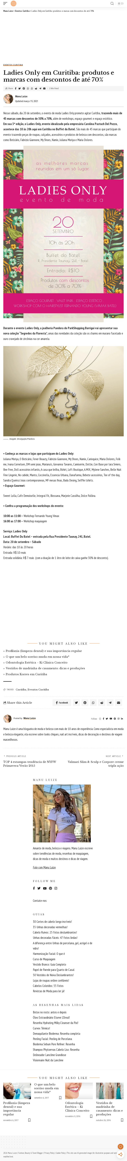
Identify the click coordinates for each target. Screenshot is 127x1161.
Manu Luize (21, 96)
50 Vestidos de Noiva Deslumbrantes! (53, 975)
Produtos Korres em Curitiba (26, 674)
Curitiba (21, 689)
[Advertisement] (63, 37)
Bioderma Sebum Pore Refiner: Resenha (54, 1044)
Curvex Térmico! (41, 1028)
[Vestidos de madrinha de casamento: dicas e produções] (110, 1091)
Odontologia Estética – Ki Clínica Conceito (36, 662)
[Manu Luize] (13, 3)
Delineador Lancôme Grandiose (49, 1055)
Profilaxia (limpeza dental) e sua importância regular (44, 651)
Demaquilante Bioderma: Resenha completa (56, 1034)
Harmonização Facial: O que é (49, 954)
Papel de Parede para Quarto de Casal (53, 970)
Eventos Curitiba (13, 65)
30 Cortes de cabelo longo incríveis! (52, 922)
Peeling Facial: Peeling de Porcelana (52, 1039)
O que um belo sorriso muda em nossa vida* (37, 656)
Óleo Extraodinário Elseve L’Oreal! (51, 1017)
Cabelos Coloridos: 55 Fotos (48, 986)
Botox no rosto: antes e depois (49, 1012)
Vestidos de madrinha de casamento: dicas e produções (45, 668)
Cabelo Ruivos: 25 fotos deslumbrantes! (55, 932)
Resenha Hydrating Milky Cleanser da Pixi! (55, 1023)
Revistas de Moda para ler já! (48, 991)
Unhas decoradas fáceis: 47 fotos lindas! (55, 938)
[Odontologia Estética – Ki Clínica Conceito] (79, 1091)
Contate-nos (40, 901)
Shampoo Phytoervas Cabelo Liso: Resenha (56, 1050)
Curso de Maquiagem (44, 959)
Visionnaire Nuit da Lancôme (48, 1060)
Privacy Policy (49, 1153)
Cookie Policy (60, 1153)
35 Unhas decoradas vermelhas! (50, 927)
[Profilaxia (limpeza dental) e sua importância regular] (17, 1091)
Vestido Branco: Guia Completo (49, 964)
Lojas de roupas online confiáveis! (51, 980)
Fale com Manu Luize (44, 867)
